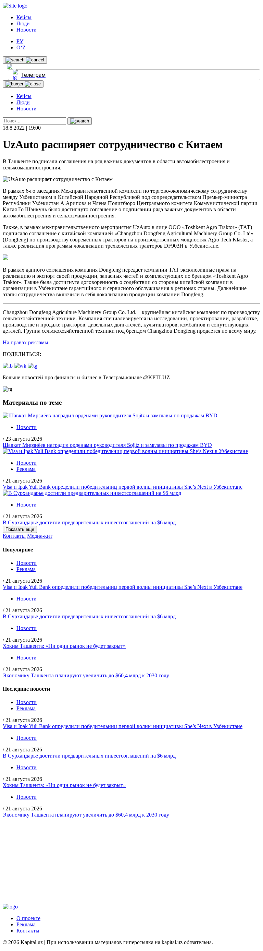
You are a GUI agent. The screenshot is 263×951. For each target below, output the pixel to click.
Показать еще (19, 529)
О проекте (28, 918)
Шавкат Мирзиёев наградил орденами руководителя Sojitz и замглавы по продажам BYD (107, 445)
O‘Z (21, 47)
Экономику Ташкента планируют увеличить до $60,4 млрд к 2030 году (86, 675)
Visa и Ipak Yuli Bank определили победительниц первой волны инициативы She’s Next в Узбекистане (122, 487)
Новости (26, 30)
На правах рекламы (25, 342)
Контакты (14, 536)
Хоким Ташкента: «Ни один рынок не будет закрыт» (64, 646)
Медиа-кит (39, 536)
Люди (23, 23)
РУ (19, 41)
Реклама (26, 469)
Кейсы (24, 17)
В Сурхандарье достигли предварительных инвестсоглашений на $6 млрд (89, 522)
